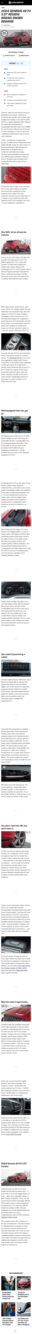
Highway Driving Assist (9, 1217)
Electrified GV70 (15, 358)
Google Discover (24, 55)
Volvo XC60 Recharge (13, 1134)
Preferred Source (10, 55)
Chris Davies (6, 25)
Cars (3, 7)
